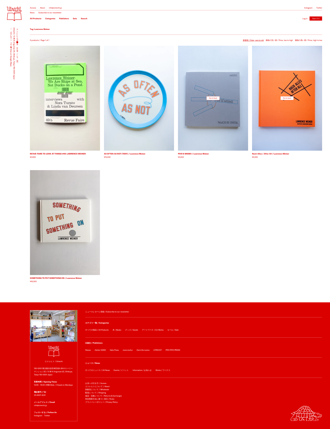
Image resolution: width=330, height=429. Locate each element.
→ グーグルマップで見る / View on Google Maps (11, 47)
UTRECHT (157, 350)
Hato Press (114, 350)
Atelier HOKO (100, 350)
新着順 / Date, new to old (253, 40)
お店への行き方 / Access (95, 383)
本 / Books (117, 330)
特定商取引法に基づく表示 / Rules (99, 399)
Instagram (308, 8)
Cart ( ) (316, 18)
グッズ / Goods (131, 330)
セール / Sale (173, 330)
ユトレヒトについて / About (97, 386)
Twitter (319, 8)
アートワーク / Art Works (152, 330)
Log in (304, 18)
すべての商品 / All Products (97, 330)
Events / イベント (121, 370)
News (32, 12)
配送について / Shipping (95, 392)
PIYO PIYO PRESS (173, 350)
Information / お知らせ (142, 370)
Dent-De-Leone (143, 350)
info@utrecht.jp (55, 8)
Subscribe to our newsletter (49, 12)
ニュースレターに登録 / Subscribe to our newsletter (107, 311)
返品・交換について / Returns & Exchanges (103, 396)
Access (33, 8)
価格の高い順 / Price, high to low (308, 40)
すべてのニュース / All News (97, 370)
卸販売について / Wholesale (97, 389)
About (42, 8)
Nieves (88, 350)
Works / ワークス (163, 370)
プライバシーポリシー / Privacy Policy (101, 402)
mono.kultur (128, 350)
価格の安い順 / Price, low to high (279, 40)
